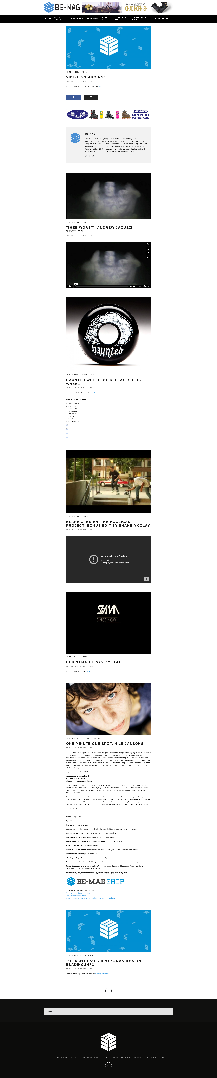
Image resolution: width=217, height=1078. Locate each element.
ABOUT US (106, 18)
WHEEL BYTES (58, 18)
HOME (48, 19)
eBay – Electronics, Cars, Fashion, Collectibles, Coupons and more (91, 898)
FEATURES (77, 19)
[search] (169, 1011)
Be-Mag (69, 81)
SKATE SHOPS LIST (140, 18)
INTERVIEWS (93, 19)
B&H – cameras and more (76, 896)
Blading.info (100, 974)
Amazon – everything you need (78, 893)
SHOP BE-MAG (120, 18)
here (101, 86)
